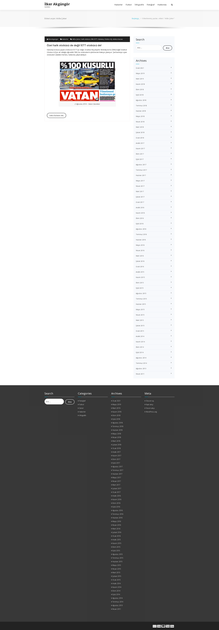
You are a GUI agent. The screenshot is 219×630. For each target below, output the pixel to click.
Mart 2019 (140, 79)
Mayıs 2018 (140, 116)
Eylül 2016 (139, 224)
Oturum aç (150, 401)
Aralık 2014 (140, 336)
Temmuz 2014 (141, 363)
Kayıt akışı (149, 404)
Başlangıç (135, 18)
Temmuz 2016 (141, 234)
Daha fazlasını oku (56, 115)
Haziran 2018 (141, 111)
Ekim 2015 (140, 283)
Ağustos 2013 (141, 368)
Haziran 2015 (141, 304)
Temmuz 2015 (141, 299)
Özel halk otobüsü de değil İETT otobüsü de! (74, 45)
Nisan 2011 (140, 374)
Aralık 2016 (140, 207)
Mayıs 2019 (140, 73)
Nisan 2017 (140, 186)
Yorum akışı (150, 408)
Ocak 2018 (140, 138)
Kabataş (101, 39)
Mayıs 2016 (140, 245)
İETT (95, 39)
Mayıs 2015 (140, 309)
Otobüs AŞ (108, 39)
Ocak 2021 (140, 68)
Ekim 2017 (140, 154)
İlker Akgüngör (57, 4)
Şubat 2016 (140, 261)
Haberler (118, 4)
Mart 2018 (140, 127)
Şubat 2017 (140, 197)
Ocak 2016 (140, 266)
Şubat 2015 (140, 325)
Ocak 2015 (140, 331)
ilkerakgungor (53, 39)
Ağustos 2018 (141, 100)
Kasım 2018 (140, 84)
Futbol (129, 4)
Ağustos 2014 (141, 358)
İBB (92, 39)
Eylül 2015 (139, 288)
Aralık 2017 (140, 143)
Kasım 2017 (140, 148)
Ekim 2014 (140, 347)
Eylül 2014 (139, 352)
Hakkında (162, 4)
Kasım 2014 (140, 342)
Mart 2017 (140, 191)
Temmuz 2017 (141, 170)
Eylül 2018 (139, 95)
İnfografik (139, 4)
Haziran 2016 (141, 240)
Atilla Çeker (76, 39)
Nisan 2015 (140, 315)
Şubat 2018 (140, 132)
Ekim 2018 (140, 89)
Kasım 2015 (140, 277)
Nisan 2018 (140, 122)
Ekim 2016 (140, 218)
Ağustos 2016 (141, 229)
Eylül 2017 (139, 159)
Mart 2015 (140, 320)
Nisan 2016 (140, 250)
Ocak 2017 (140, 202)
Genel (81, 408)
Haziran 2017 (141, 175)
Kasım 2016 (140, 213)
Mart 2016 (140, 256)
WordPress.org (151, 412)
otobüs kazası (118, 39)
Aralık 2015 (140, 272)
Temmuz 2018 (141, 105)
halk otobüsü (85, 39)
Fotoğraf (151, 4)
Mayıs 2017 (140, 181)
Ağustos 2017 (141, 164)
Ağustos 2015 (141, 293)
